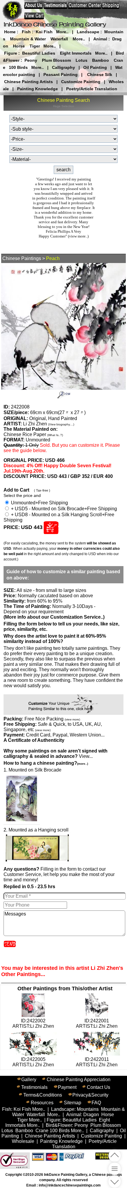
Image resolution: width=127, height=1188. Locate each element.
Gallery (28, 1079)
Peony (31, 60)
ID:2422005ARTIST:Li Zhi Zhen (33, 1062)
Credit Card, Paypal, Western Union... (65, 734)
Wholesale (23, 1141)
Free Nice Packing (52, 718)
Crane (41, 1130)
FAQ (96, 1102)
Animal (100, 39)
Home (10, 31)
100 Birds (18, 67)
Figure (10, 53)
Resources (42, 1102)
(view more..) (78, 236)
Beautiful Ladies (38, 53)
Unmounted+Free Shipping (39, 502)
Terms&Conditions (42, 1094)
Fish (26, 31)
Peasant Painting (60, 74)
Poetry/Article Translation (91, 88)
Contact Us (98, 1087)
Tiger (35, 46)
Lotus (81, 60)
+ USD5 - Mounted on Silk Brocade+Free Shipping (63, 508)
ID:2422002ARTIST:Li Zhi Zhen (33, 1023)
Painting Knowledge (37, 88)
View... (56, 753)
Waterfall (59, 39)
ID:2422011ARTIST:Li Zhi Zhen (97, 1062)
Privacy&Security (90, 1094)
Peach (53, 258)
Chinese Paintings (21, 258)
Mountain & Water (28, 39)
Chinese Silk (99, 74)
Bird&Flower (59, 1125)
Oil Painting (95, 67)
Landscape (88, 31)
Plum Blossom (56, 60)
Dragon (91, 1114)
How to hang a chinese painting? (46, 763)
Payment (67, 1087)
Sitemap (72, 1102)
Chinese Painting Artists (28, 81)
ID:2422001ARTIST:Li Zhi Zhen (97, 1023)
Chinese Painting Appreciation (78, 1079)
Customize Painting (80, 81)
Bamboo (100, 60)
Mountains (88, 1109)
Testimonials (34, 1087)
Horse (19, 46)
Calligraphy (63, 67)
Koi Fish (44, 31)
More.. (62, 31)
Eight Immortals (76, 53)
